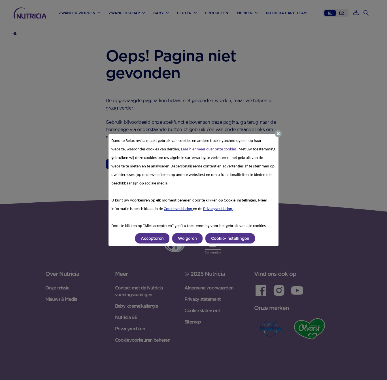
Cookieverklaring (178, 209)
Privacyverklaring (218, 209)
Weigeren (187, 238)
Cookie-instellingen (230, 238)
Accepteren (152, 238)
